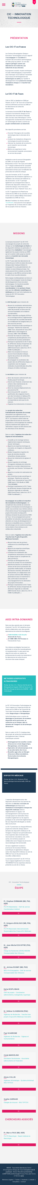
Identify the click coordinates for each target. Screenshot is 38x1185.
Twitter (17, 1179)
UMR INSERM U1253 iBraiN (17, 635)
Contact (23, 1181)
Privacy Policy (24, 1174)
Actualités (16, 1181)
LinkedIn (32, 1179)
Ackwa (15, 1172)
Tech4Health (9, 202)
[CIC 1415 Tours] (19, 4)
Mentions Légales (7, 1179)
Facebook (25, 1179)
